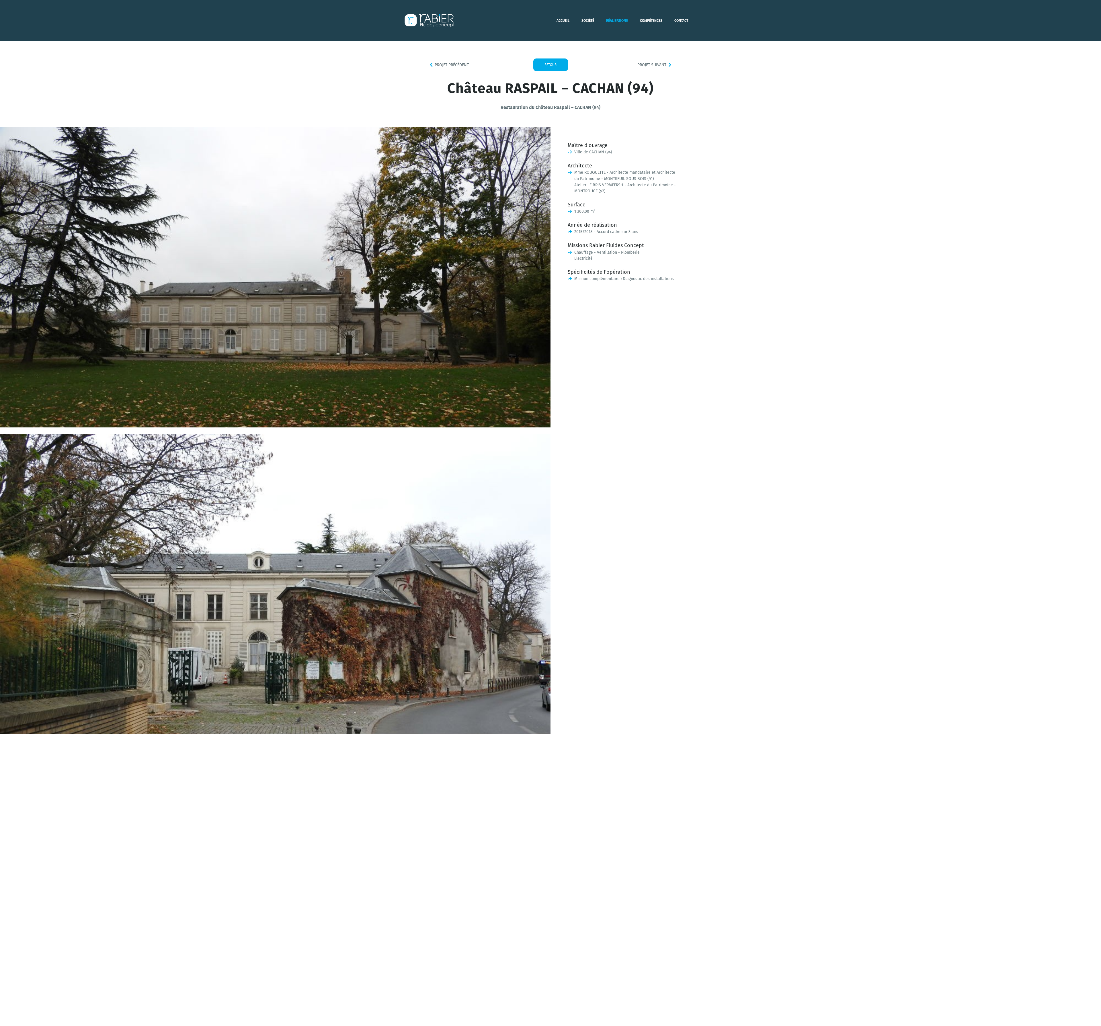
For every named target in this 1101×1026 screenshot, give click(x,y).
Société (587, 20)
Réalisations (617, 20)
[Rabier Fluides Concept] (429, 20)
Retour (550, 64)
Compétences (651, 20)
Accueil (563, 20)
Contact (681, 20)
